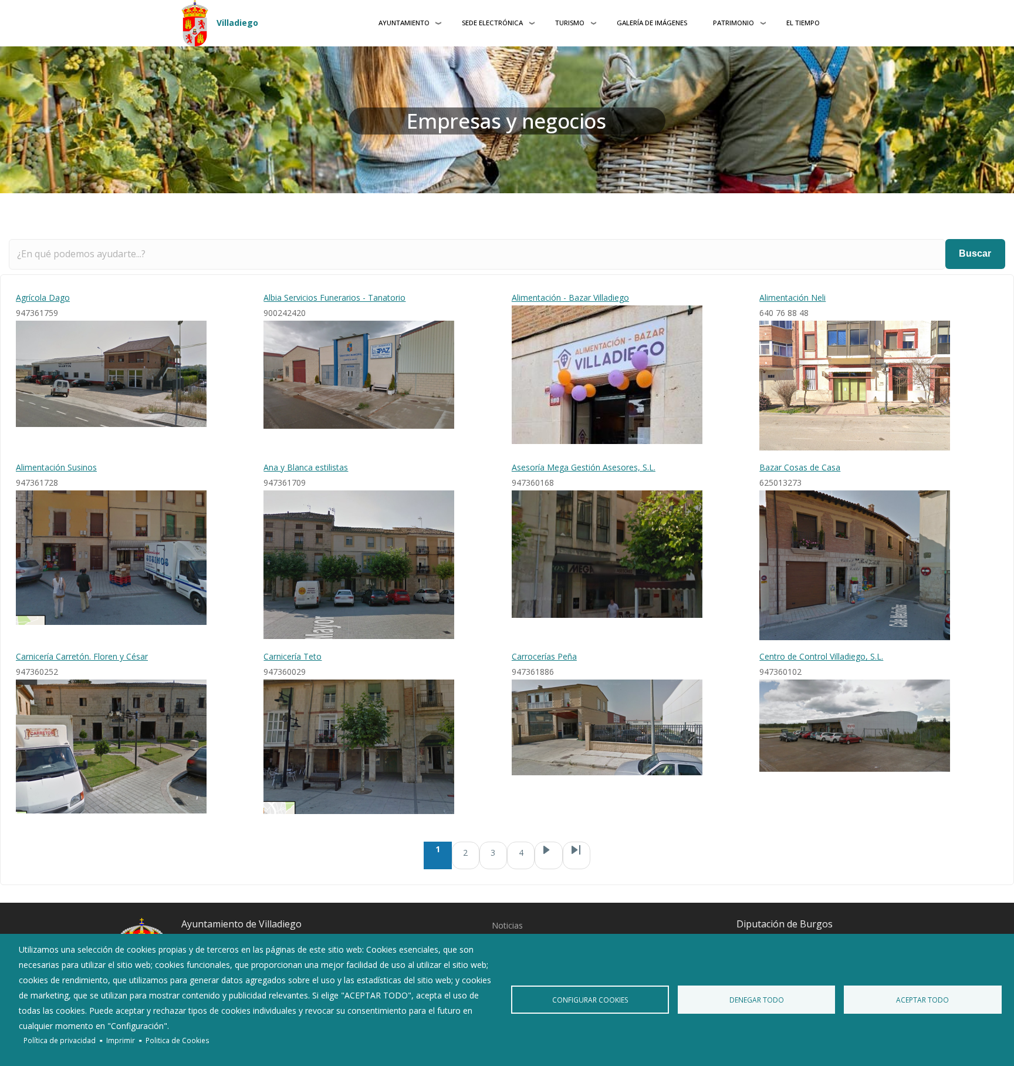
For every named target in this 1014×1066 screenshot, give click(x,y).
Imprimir (120, 1040)
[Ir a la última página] (576, 855)
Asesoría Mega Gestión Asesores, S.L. (583, 467)
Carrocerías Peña (544, 656)
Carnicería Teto (292, 656)
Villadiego (237, 22)
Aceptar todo (922, 999)
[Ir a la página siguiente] (548, 855)
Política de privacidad (59, 1040)
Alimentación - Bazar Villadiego (570, 297)
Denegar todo (756, 999)
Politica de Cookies (177, 1040)
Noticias (507, 925)
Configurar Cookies (590, 999)
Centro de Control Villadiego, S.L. (821, 656)
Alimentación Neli (792, 297)
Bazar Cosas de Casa (799, 467)
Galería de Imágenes (652, 22)
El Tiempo (803, 22)
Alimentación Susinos (56, 467)
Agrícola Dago (43, 297)
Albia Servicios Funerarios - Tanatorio (334, 297)
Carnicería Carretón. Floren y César (82, 656)
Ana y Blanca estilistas (305, 467)
